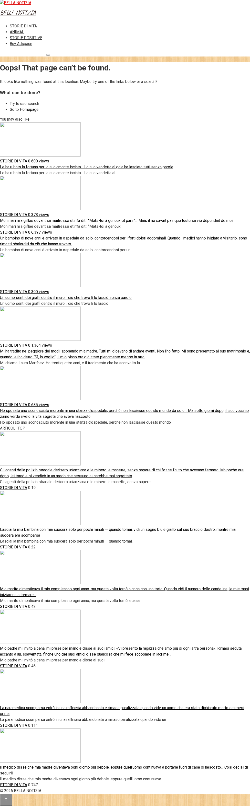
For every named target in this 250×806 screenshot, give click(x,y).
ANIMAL (17, 32)
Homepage (29, 109)
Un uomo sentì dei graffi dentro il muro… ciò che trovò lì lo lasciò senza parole (66, 297)
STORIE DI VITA (23, 26)
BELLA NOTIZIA (18, 12)
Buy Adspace (21, 43)
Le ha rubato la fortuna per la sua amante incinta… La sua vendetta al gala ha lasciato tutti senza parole (86, 167)
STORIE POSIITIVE (26, 37)
